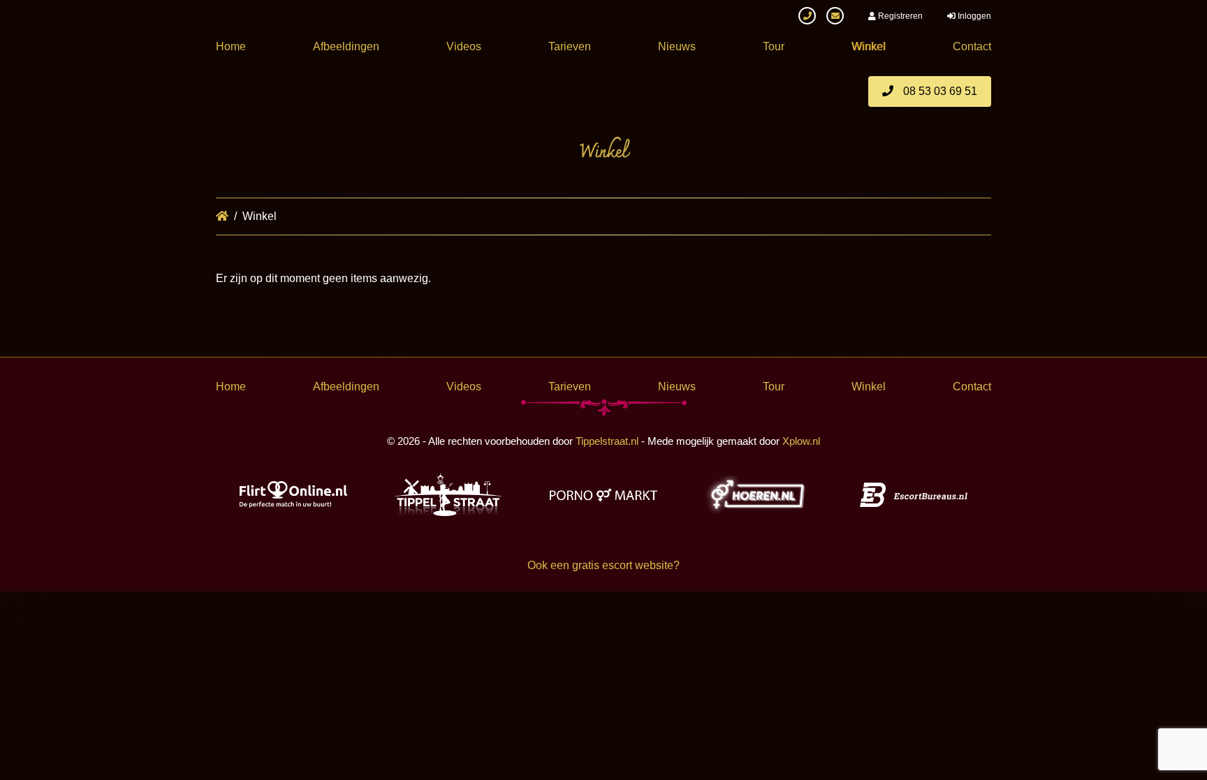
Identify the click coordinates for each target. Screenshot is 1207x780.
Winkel (868, 46)
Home (231, 46)
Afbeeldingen (346, 46)
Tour (773, 46)
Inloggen (973, 16)
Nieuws (677, 46)
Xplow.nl (801, 441)
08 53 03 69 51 (938, 91)
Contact (972, 46)
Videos (463, 46)
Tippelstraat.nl (607, 441)
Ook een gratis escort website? (603, 565)
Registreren (899, 16)
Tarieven (569, 46)
